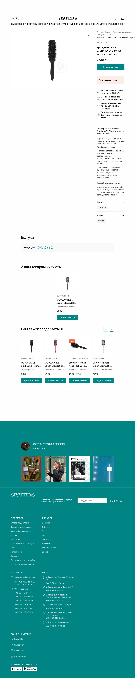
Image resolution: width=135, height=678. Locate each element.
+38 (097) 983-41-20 (24, 600)
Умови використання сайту (23, 560)
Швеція (101, 221)
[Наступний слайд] (111, 329)
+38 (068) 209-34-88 (55, 618)
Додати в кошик (110, 67)
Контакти (15, 556)
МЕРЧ (40, 24)
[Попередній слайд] (105, 329)
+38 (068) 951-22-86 (24, 608)
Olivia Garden (63, 296)
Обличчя (46, 527)
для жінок (102, 207)
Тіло (44, 531)
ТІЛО (31, 24)
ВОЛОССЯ (15, 24)
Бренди (45, 552)
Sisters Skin (19, 645)
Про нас (14, 535)
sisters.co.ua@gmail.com (25, 577)
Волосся (46, 523)
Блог (13, 547)
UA (12, 18)
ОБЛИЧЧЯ (24, 24)
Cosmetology (20, 656)
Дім (43, 535)
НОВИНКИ (47, 24)
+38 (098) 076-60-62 (55, 626)
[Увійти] (116, 18)
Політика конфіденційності (22, 564)
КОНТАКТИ (121, 24)
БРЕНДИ (99, 24)
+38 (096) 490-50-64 (24, 612)
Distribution (19, 650)
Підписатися (38, 448)
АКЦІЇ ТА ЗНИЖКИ (72, 24)
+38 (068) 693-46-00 (24, 604)
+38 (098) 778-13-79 (55, 583)
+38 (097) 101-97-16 (54, 600)
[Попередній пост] (25, 469)
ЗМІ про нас (16, 539)
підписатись (116, 500)
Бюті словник (16, 552)
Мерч (44, 539)
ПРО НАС (107, 24)
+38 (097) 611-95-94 (55, 590)
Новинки (46, 543)
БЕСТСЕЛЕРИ (58, 24)
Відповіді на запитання (21, 531)
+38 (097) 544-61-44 (55, 608)
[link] (122, 18)
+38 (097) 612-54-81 (23, 593)
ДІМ (36, 24)
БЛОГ (113, 24)
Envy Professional (77, 359)
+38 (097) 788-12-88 (24, 596)
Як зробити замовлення (21, 527)
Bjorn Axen (102, 43)
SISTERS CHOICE (88, 24)
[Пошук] (17, 18)
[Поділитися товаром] (88, 36)
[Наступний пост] (109, 469)
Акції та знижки (49, 547)
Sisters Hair (19, 639)
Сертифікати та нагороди (22, 543)
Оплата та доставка (20, 523)
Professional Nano (88, 359)
